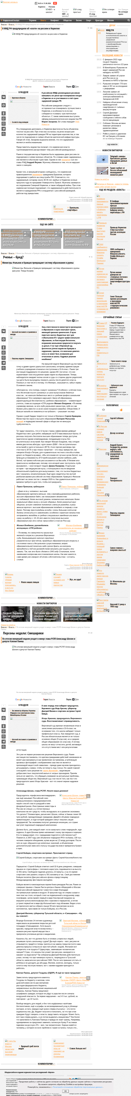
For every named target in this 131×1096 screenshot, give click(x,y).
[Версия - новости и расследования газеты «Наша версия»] (17, 6)
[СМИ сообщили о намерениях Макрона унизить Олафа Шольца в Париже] (102, 254)
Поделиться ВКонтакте (4, 97)
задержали (37, 174)
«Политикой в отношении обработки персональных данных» (77, 1087)
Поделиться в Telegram (4, 129)
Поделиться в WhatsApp (4, 118)
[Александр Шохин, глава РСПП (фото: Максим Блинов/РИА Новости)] (75, 798)
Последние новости (112, 55)
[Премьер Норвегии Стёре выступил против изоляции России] (102, 231)
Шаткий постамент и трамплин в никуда (23, 740)
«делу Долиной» (50, 770)
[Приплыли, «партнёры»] (59, 209)
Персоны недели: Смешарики (23, 358)
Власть (43, 20)
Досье (112, 25)
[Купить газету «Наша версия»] (36, 3)
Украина (32, 20)
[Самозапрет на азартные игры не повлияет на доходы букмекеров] (59, 1049)
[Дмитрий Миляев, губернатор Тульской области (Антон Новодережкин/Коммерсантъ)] (75, 923)
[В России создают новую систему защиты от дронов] (102, 433)
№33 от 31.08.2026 (44, 3)
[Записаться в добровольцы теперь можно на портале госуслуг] (102, 370)
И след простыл (93, 15)
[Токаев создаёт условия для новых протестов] (59, 579)
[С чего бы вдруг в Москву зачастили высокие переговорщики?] (11, 1048)
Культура (99, 20)
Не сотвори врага (123, 13)
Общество (67, 20)
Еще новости (112, 144)
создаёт (20, 421)
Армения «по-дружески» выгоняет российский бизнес (77, 616)
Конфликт (55, 20)
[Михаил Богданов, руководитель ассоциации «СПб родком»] (73, 528)
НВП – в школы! (65, 15)
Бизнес (79, 20)
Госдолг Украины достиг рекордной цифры (13, 616)
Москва (110, 20)
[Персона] (102, 452)
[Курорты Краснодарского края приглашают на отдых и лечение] (102, 392)
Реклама (52, 7)
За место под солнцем (20, 122)
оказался (66, 160)
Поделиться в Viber (4, 124)
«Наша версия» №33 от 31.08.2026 (80, 565)
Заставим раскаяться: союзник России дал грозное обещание (46, 616)
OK (65, 1091)
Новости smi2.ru (8, 625)
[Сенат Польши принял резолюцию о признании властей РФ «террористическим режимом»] (102, 302)
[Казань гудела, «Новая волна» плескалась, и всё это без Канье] (11, 582)
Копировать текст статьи (4, 134)
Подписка (41, 7)
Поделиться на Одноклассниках (4, 113)
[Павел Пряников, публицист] (73, 486)
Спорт (88, 20)
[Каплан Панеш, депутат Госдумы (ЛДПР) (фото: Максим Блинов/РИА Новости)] (75, 980)
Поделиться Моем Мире (4, 105)
